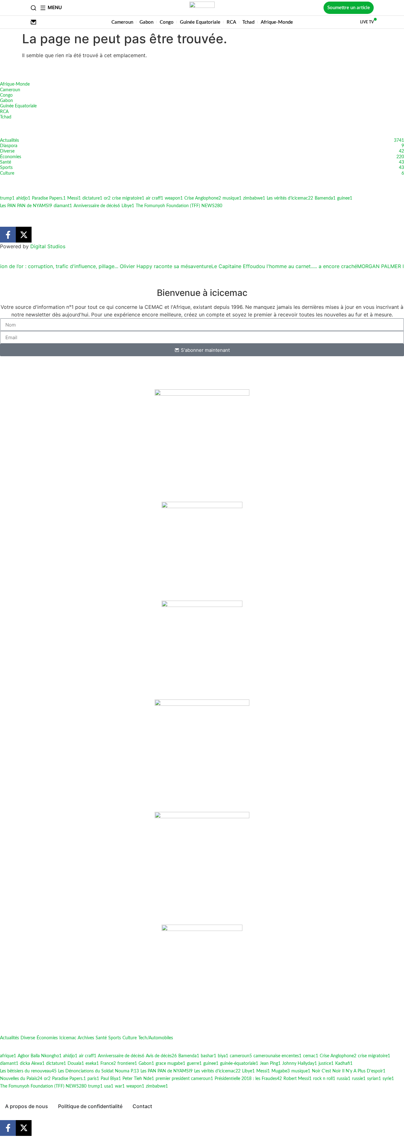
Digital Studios (47, 246)
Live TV (367, 22)
